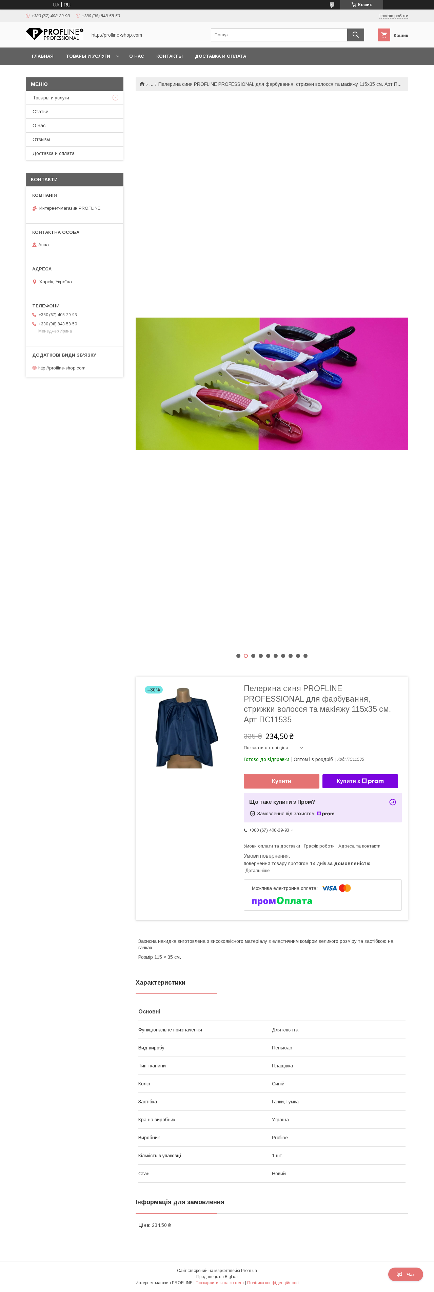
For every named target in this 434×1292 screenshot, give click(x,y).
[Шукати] (355, 34)
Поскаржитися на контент (220, 1282)
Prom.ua (249, 1270)
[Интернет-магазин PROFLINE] (54, 38)
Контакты (169, 56)
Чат (411, 1274)
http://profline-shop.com (61, 367)
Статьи (40, 111)
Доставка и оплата (220, 56)
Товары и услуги (88, 56)
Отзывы (41, 139)
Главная (43, 56)
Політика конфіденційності (273, 1282)
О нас (136, 56)
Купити (281, 781)
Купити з (348, 781)
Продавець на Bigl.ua (217, 1276)
